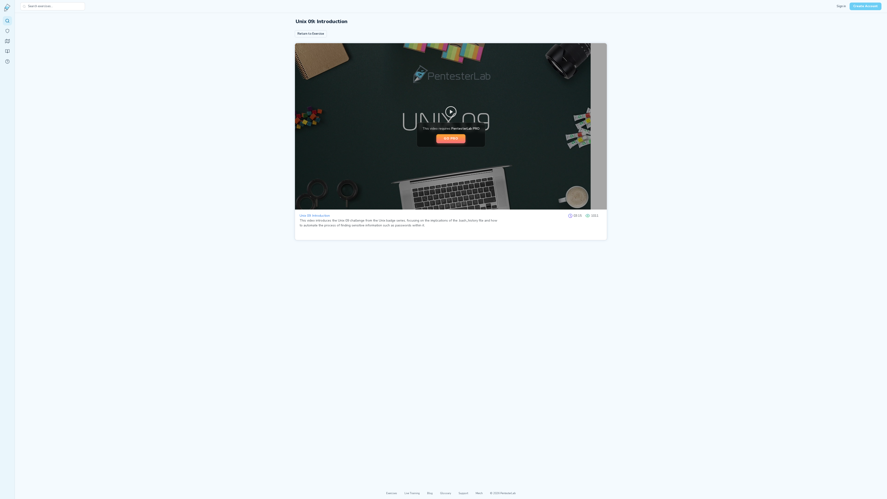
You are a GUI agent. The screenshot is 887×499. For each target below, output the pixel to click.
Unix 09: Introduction (315, 215)
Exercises (391, 493)
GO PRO (451, 138)
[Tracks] (7, 41)
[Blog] (7, 51)
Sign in (841, 6)
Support (463, 493)
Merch (479, 493)
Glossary (445, 493)
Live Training (412, 493)
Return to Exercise (311, 34)
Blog (430, 493)
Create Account (865, 6)
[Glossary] (7, 61)
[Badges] (7, 31)
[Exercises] (7, 20)
